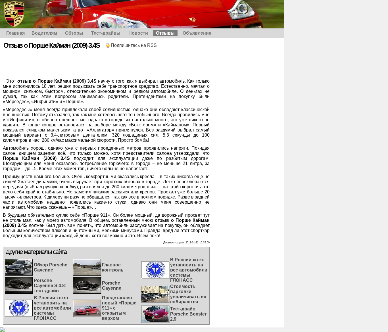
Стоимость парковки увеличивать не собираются (188, 294)
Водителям (44, 33)
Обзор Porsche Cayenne (50, 267)
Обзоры (74, 33)
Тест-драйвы (105, 33)
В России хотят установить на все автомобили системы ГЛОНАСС (52, 308)
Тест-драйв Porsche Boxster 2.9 (188, 313)
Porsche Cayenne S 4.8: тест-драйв (50, 285)
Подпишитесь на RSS (134, 45)
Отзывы (165, 33)
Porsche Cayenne (111, 286)
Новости (138, 33)
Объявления (197, 33)
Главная (15, 33)
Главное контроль (113, 267)
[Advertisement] (106, 66)
